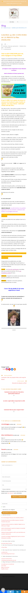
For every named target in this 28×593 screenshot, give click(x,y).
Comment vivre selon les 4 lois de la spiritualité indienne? (14, 392)
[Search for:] (18, 22)
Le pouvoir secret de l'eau (6, 558)
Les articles (8, 47)
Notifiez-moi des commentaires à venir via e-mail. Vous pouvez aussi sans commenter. (13, 492)
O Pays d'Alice (4, 547)
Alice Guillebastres (7, 435)
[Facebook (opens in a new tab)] (11, 5)
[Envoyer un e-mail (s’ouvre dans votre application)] (14, 5)
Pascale (3, 449)
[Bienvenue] (1, 27)
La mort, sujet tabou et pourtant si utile (14, 401)
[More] (15, 369)
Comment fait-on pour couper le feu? (14, 409)
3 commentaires (7, 49)
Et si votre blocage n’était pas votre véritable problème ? (12, 517)
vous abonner (11, 493)
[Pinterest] (9, 369)
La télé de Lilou (4, 552)
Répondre (19, 424)
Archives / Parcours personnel (10, 46)
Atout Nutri (3, 565)
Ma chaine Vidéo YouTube (6, 543)
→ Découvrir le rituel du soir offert (14, 361)
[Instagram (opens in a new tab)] (13, 5)
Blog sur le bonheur (5, 567)
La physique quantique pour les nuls (8, 560)
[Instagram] (7, 369)
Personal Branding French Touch (7, 553)
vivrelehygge (5, 424)
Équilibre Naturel (4, 568)
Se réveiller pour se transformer (7, 564)
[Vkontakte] (12, 369)
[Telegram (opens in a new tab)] (16, 5)
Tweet (4, 369)
